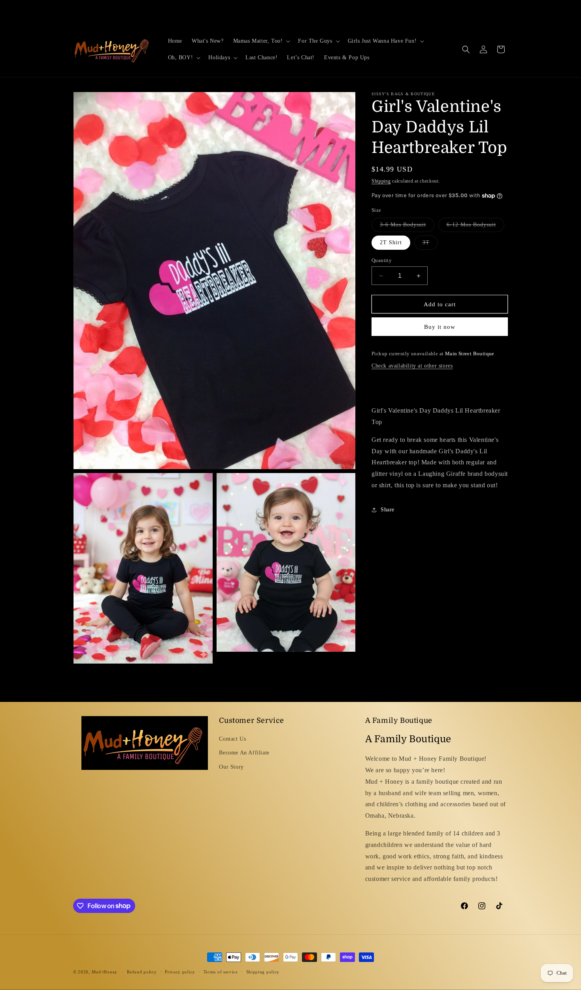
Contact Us (232, 739)
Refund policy (142, 971)
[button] (261, 41)
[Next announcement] (374, 10)
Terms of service (221, 971)
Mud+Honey (104, 971)
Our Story (231, 767)
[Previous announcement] (206, 10)
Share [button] (387, 510)
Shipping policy (263, 971)
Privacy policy (180, 971)
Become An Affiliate (244, 753)
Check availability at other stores (412, 366)
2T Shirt (391, 242)
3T (430, 244)
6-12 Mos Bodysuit (475, 226)
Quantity (382, 260)
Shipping (381, 181)
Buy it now (439, 327)
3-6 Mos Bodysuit (407, 226)
